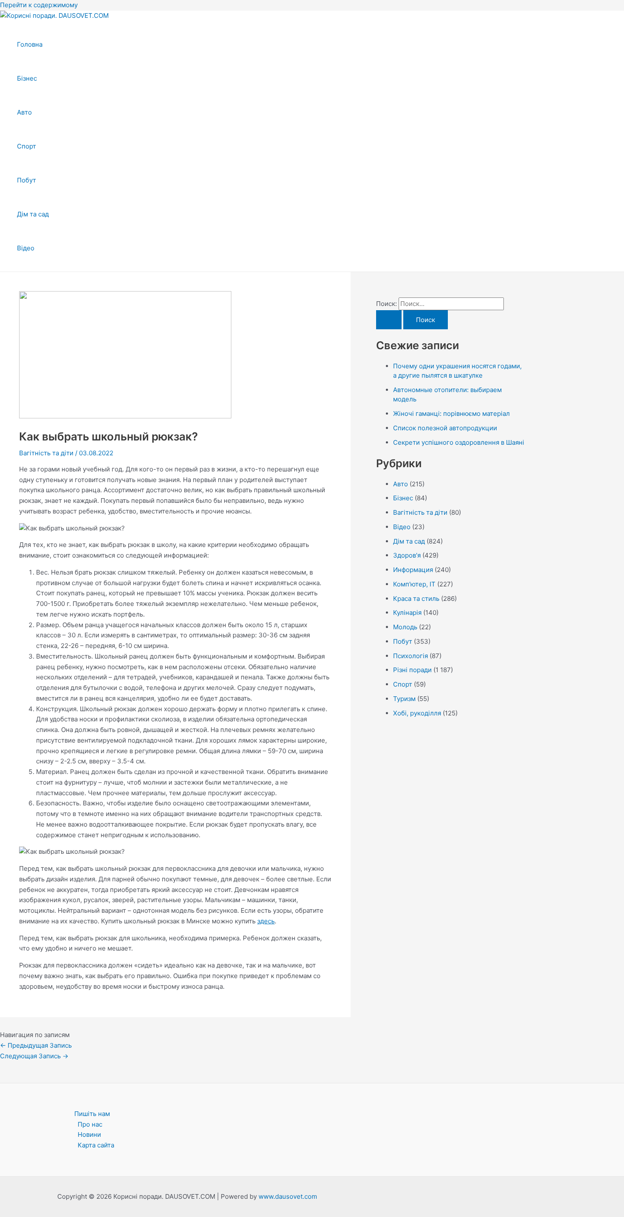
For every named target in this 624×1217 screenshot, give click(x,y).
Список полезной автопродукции (445, 428)
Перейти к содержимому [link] (39, 5)
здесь (266, 921)
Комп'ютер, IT (414, 584)
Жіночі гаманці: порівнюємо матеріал (451, 413)
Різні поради (412, 670)
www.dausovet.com (288, 1196)
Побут (26, 180)
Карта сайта (96, 1145)
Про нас (90, 1124)
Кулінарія (407, 612)
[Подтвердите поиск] (389, 319)
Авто (24, 112)
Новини (89, 1134)
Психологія (410, 656)
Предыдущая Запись (36, 1045)
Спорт (26, 146)
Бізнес (27, 78)
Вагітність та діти (46, 453)
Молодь (405, 627)
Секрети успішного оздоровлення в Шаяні (458, 442)
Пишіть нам (92, 1114)
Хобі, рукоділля (417, 713)
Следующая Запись (34, 1056)
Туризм (404, 699)
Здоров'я (407, 555)
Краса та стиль (416, 598)
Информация (413, 570)
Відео (25, 248)
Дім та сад (33, 214)
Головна (29, 44)
